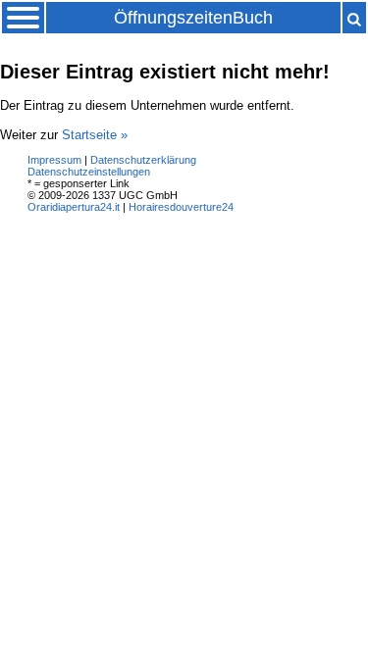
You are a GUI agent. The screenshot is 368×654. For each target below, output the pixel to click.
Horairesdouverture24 (181, 207)
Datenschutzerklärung (143, 160)
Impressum (54, 160)
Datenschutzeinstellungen (88, 171)
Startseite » (95, 134)
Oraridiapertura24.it (73, 207)
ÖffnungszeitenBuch (193, 17)
